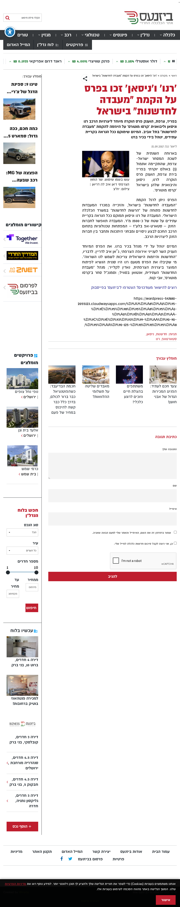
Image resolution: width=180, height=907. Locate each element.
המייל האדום (18, 44)
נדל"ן (144, 35)
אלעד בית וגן (28, 430)
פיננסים (120, 35)
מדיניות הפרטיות (15, 884)
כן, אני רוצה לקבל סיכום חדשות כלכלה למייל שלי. (144, 543)
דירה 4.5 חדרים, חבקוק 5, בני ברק (23, 782)
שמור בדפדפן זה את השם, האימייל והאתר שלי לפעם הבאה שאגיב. (131, 533)
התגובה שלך (169, 449)
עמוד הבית (161, 851)
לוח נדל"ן (45, 44)
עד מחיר (15, 583)
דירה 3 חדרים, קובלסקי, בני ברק (23, 739)
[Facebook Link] (61, 859)
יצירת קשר (101, 851)
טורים (22, 35)
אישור (165, 900)
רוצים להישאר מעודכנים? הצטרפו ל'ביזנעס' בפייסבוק (134, 287)
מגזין (46, 35)
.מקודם (164, 75)
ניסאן (150, 334)
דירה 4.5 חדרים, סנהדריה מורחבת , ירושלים (23, 763)
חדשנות (161, 334)
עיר (35, 543)
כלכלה (169, 35)
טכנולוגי (92, 35)
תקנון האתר (42, 851)
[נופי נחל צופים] (21, 397)
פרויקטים (74, 44)
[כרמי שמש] (19, 474)
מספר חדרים (28, 561)
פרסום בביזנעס (90, 859)
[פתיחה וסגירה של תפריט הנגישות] (10, 32)
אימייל (173, 509)
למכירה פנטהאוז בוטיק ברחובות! (24, 701)
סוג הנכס (31, 524)
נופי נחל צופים (26, 391)
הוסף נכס (20, 826)
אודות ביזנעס (131, 851)
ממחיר (33, 579)
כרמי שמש (30, 469)
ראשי (174, 75)
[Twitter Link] (70, 859)
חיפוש (31, 607)
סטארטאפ (169, 339)
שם (175, 485)
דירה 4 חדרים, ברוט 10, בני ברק (24, 662)
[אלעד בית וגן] (21, 435)
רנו (158, 339)
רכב (67, 35)
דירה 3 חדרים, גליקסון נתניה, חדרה (26, 801)
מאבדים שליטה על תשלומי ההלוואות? (97, 391)
